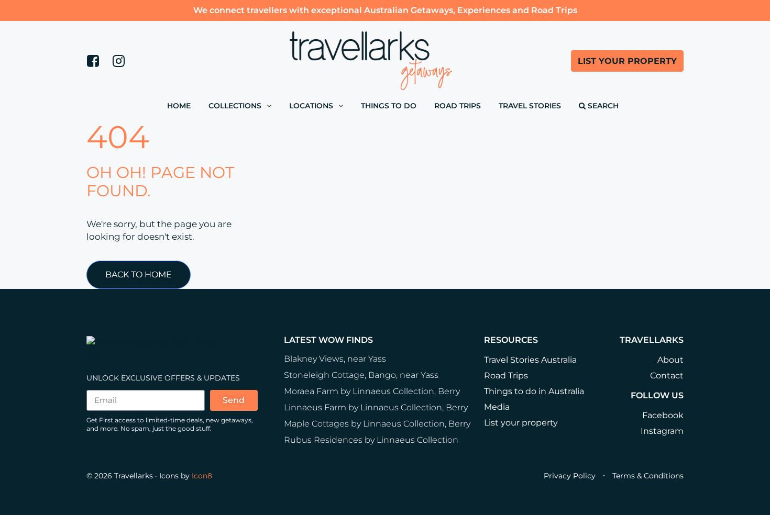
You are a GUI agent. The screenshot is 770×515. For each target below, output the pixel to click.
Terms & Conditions (648, 475)
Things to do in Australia (534, 391)
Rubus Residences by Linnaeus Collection (371, 440)
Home (179, 105)
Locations (311, 105)
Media (497, 407)
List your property (521, 423)
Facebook (663, 415)
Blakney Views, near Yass (335, 359)
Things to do (388, 105)
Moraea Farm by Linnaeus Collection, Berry (372, 391)
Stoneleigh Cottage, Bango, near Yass (361, 375)
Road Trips (457, 105)
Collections (234, 105)
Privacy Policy (570, 475)
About (670, 360)
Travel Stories (530, 105)
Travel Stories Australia (530, 360)
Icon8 (202, 475)
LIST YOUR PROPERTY (627, 61)
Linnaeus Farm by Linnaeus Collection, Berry (376, 407)
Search (602, 105)
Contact (667, 375)
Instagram (662, 431)
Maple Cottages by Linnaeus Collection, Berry (377, 424)
